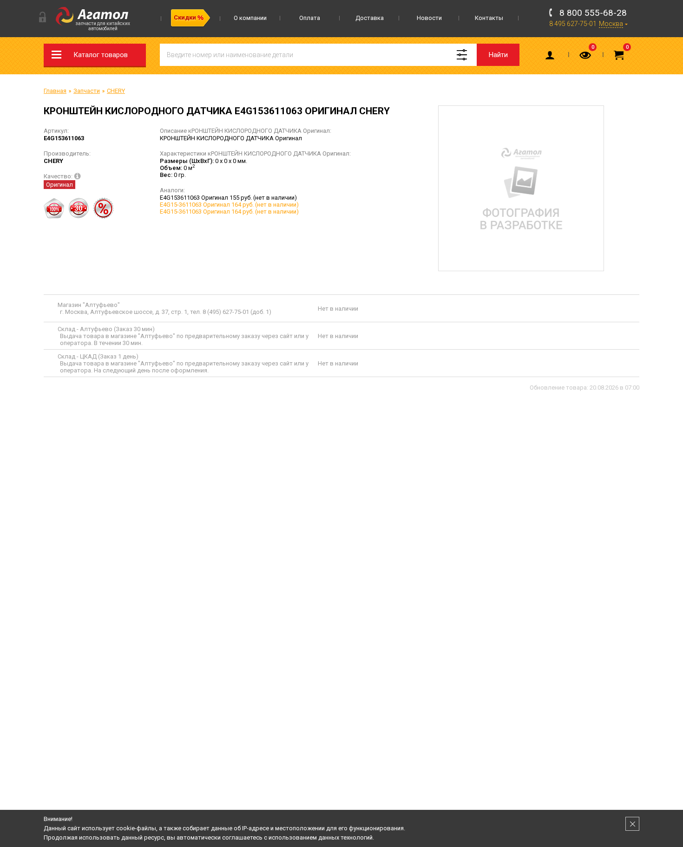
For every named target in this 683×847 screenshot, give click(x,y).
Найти (498, 55)
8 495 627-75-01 (573, 23)
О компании (250, 17)
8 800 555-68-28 (593, 12)
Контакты (489, 17)
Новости (429, 17)
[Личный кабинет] (551, 57)
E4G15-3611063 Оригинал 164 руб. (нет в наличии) (229, 204)
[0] (586, 57)
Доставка (369, 17)
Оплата (309, 17)
